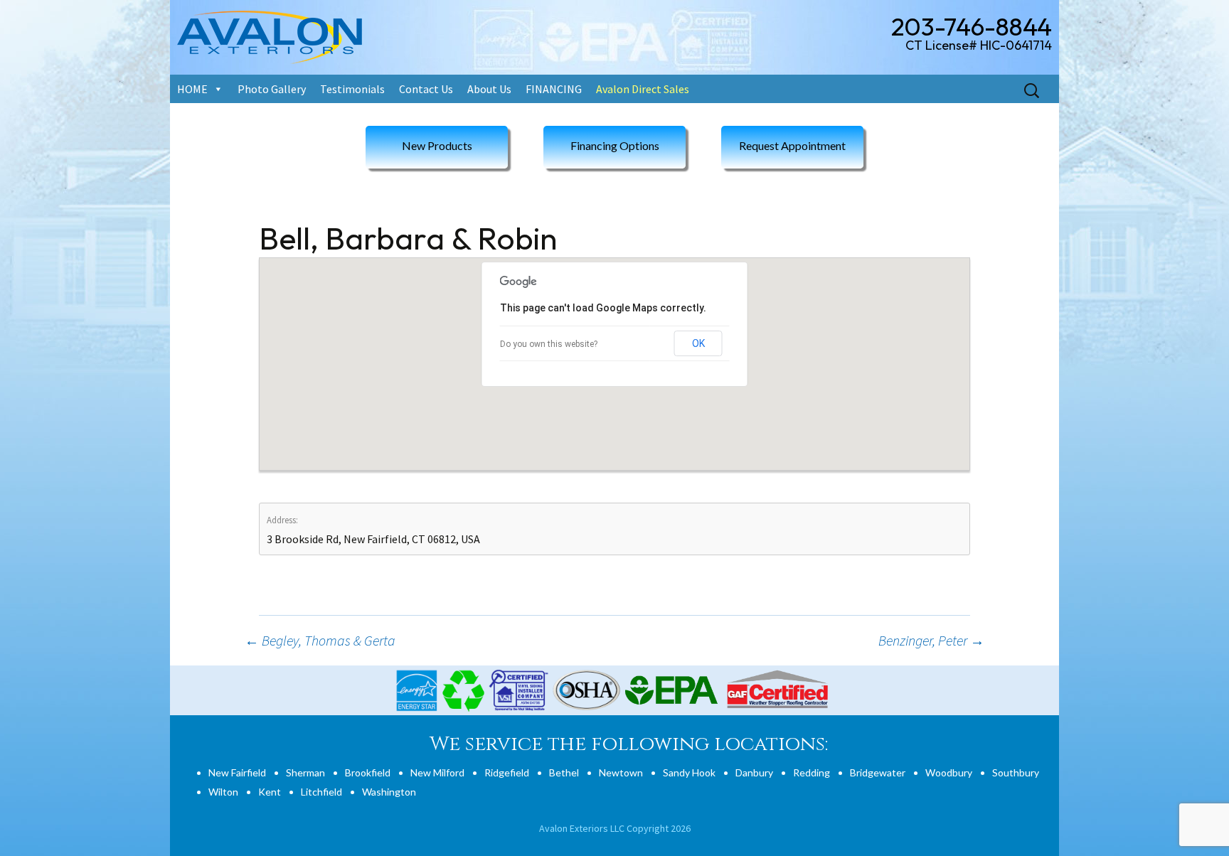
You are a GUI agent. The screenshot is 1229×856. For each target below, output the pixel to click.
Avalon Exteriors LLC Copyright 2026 (615, 828)
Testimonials (352, 89)
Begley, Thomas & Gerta (320, 640)
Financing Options (614, 145)
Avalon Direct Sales (642, 89)
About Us (489, 89)
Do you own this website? (548, 344)
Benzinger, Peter (931, 640)
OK (698, 343)
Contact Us (426, 89)
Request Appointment (792, 145)
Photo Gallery (272, 89)
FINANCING (554, 89)
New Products (437, 145)
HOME (192, 89)
